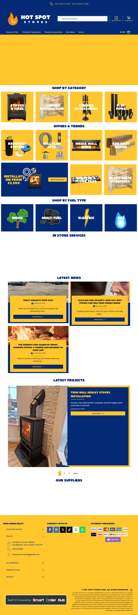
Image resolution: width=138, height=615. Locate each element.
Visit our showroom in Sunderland (69, 48)
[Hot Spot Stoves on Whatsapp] (82, 530)
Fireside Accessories (86, 107)
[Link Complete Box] (38, 302)
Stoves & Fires (17, 107)
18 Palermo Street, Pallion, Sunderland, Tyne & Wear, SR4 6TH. (27, 543)
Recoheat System (17, 145)
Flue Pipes (120, 107)
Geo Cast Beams (120, 145)
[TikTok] (69, 530)
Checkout (129, 20)
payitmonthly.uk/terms (125, 610)
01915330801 (69, 42)
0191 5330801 (17, 549)
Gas (120, 218)
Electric (86, 218)
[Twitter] (63, 530)
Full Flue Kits (52, 145)
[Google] (76, 530)
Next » (76, 473)
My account (116, 20)
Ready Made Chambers (120, 179)
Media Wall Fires (86, 145)
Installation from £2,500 (13, 179)
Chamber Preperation (52, 107)
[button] (125, 32)
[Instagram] (56, 530)
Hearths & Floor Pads (86, 179)
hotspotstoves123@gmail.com (25, 554)
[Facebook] (50, 530)
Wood (17, 218)
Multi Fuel (52, 218)
